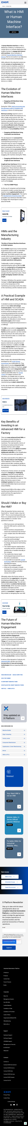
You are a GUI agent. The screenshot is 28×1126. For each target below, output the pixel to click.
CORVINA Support (8, 1041)
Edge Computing (7, 734)
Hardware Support (8, 1035)
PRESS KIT (6, 1050)
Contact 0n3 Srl (7, 1080)
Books (5, 985)
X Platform (6, 972)
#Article (3, 688)
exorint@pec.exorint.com (9, 1121)
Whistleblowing (7, 1021)
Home (3, 6)
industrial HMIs (5, 661)
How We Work (7, 1002)
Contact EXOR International (10, 1064)
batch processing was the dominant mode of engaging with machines (13, 108)
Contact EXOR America (9, 1068)
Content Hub (6, 978)
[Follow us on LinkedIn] (11, 1105)
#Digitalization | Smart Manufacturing (12, 685)
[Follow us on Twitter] (14, 1105)
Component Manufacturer (9, 742)
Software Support (8, 1038)
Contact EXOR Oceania (9, 1077)
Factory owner (6, 738)
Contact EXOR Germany (9, 1074)
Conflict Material (7, 1005)
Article (4, 750)
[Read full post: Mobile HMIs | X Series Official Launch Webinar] (19, 830)
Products (6, 975)
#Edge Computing (17, 674)
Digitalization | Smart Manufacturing (12, 746)
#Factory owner (6, 678)
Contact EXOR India (8, 1071)
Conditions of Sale (8, 1008)
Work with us (7, 1024)
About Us (6, 996)
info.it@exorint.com (8, 1119)
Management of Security (9, 1044)
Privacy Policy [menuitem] (7, 1094)
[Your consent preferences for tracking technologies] (25, 1123)
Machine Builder (7, 730)
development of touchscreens (12, 196)
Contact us (6, 1061)
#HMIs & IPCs (11, 688)
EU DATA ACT (7, 1047)
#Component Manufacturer (9, 681)
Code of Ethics (7, 1014)
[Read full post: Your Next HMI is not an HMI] (19, 806)
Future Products (7, 982)
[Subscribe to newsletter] (23, 718)
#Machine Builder (6, 674)
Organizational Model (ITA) (10, 1017)
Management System (9, 999)
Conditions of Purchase (9, 1011)
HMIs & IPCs (6, 754)
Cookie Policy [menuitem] (7, 1098)
